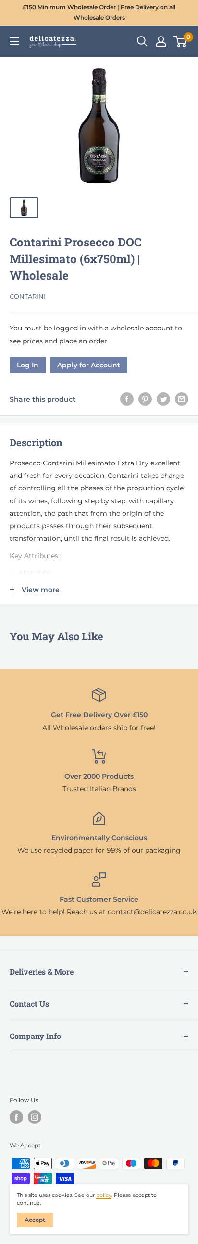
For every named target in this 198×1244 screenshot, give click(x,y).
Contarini (28, 296)
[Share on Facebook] (127, 399)
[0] (180, 41)
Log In (27, 365)
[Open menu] (14, 41)
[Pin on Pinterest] (145, 399)
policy (103, 1195)
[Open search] (142, 41)
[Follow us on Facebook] (16, 1117)
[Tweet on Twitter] (163, 399)
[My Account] (161, 41)
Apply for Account (88, 365)
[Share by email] (181, 399)
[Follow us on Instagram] (34, 1117)
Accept (35, 1219)
